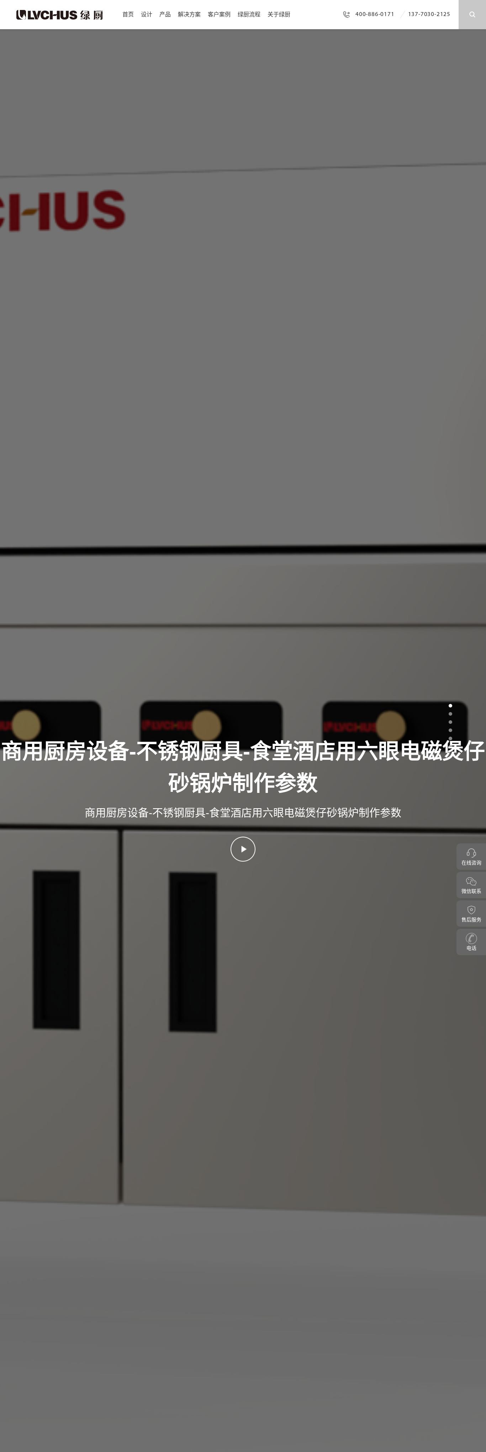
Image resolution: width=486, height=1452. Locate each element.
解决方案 (189, 14)
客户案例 (219, 14)
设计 (146, 14)
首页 (128, 14)
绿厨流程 (249, 14)
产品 (165, 14)
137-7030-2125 (429, 14)
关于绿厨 (279, 14)
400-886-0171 (375, 14)
